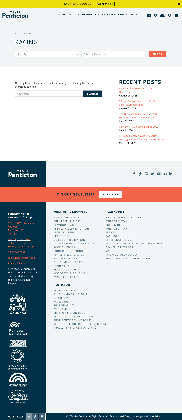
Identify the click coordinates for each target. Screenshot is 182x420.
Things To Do (66, 14)
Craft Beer (62, 236)
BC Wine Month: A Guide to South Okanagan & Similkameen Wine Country (142, 137)
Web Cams (61, 309)
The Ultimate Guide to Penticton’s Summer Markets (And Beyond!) (138, 115)
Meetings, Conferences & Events (79, 323)
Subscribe (110, 194)
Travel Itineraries (119, 247)
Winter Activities (67, 277)
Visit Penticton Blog (70, 312)
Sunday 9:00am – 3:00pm (22, 246)
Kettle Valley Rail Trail (72, 228)
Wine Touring (64, 232)
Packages (108, 14)
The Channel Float (68, 262)
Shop (134, 14)
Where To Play (116, 228)
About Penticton (67, 290)
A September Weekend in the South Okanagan (139, 90)
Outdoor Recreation (69, 239)
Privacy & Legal (16, 263)
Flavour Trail (64, 224)
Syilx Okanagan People (71, 294)
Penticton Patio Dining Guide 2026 (138, 126)
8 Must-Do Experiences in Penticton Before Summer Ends (139, 103)
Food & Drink (116, 224)
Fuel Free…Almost (67, 221)
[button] (177, 15)
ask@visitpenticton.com (22, 257)
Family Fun (62, 265)
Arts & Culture (65, 269)
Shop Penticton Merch (71, 320)
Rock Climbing (64, 247)
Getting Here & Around (123, 217)
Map (108, 251)
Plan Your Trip (88, 14)
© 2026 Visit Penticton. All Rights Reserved (87, 416)
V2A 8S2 (12, 233)
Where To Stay (116, 221)
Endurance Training (69, 251)
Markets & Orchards (69, 254)
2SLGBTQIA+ (62, 297)
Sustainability (65, 305)
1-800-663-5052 (16, 252)
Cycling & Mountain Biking (74, 243)
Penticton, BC (16, 230)
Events (122, 14)
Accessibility (63, 301)
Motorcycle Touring (69, 273)
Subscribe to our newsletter (128, 258)
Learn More (104, 4)
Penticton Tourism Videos (74, 316)
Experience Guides (119, 239)
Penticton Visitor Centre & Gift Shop (134, 243)
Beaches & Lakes (65, 258)
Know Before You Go (121, 254)
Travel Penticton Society (74, 327)
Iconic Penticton (67, 217)
